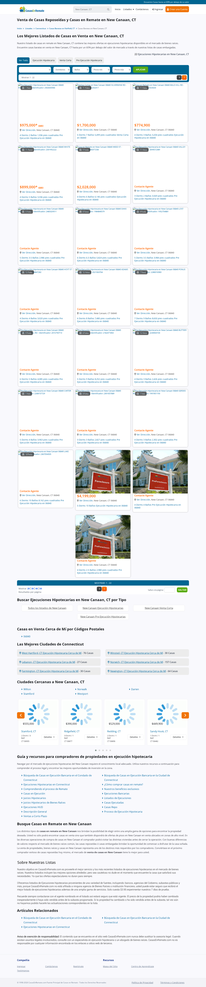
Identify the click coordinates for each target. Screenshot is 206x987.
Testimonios (23, 970)
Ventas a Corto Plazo (35, 816)
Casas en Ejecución (34, 793)
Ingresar (158, 9)
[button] (96, 750)
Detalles (48, 737)
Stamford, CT (28, 731)
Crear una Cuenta (178, 9)
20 (28, 588)
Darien (135, 689)
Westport (82, 693)
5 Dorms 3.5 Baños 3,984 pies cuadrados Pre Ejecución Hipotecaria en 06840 (156, 259)
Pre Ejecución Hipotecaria (89, 60)
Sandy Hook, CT (159, 731)
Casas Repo (110, 807)
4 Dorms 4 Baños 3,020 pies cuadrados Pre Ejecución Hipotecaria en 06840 (41, 320)
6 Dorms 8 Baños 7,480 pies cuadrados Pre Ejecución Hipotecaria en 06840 (98, 320)
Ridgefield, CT (71, 731)
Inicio (117, 9)
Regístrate (78, 966)
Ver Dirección (28, 130)
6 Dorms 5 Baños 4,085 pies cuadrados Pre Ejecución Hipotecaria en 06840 (41, 380)
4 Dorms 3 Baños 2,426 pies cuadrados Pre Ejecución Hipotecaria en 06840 (155, 380)
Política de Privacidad (142, 982)
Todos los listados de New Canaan (47, 608)
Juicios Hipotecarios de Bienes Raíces (44, 802)
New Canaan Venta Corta (159, 608)
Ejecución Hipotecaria (44, 60)
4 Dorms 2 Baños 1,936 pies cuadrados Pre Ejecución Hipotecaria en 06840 (41, 136)
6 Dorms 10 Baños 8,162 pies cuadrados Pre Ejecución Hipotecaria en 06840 (42, 502)
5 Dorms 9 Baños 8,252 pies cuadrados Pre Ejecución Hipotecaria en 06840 (98, 380)
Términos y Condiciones (172, 982)
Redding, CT (114, 731)
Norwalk (82, 689)
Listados (127, 9)
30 (32, 588)
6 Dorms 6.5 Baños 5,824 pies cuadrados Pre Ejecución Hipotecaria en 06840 (99, 259)
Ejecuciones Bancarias (116, 793)
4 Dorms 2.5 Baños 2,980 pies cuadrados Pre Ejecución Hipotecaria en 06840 (99, 571)
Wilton (27, 689)
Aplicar (140, 69)
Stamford (29, 693)
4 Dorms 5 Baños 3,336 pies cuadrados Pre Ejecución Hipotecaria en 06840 (41, 198)
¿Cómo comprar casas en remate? (123, 784)
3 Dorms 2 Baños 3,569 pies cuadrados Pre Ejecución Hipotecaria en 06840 (155, 197)
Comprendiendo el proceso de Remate (46, 789)
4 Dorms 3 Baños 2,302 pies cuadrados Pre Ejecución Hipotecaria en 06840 (155, 441)
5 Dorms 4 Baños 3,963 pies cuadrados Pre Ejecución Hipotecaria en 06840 (41, 441)
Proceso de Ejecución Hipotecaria (123, 811)
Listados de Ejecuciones (117, 798)
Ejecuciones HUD (33, 807)
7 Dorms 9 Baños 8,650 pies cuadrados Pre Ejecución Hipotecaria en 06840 (155, 320)
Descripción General (35, 811)
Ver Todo (23, 60)
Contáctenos (142, 9)
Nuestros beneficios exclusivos (121, 789)
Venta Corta (65, 60)
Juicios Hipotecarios (35, 798)
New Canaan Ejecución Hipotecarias (103, 608)
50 (41, 588)
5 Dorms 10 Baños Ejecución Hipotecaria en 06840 (102, 505)
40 (36, 588)
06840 (27, 636)
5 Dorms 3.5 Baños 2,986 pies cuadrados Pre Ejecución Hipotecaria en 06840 (42, 259)
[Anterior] (179, 77)
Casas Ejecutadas (114, 802)
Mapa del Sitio (110, 966)
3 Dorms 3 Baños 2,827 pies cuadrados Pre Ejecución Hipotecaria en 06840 (98, 441)
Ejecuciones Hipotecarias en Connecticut (47, 784)
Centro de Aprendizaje (142, 966)
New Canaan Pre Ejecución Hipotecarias (103, 616)
